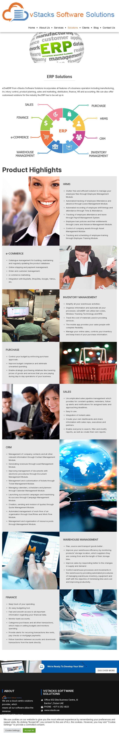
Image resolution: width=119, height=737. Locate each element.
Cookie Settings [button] (12, 730)
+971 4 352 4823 (61, 706)
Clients (85, 27)
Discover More (106, 670)
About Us (44, 27)
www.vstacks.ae (51, 710)
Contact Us (109, 27)
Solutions (73, 27)
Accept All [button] (29, 730)
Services (58, 27)
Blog (96, 27)
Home (31, 27)
